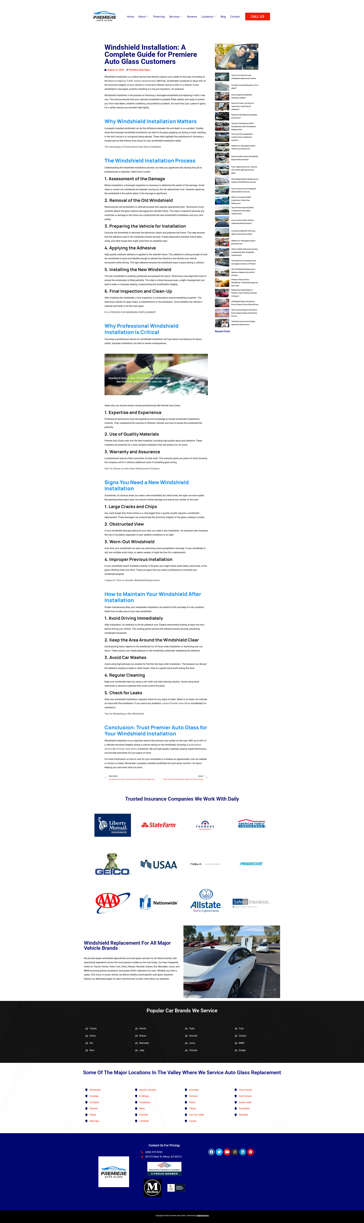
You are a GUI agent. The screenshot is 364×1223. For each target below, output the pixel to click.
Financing (159, 16)
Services (174, 16)
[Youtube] (227, 1152)
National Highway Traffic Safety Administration (132, 81)
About (142, 16)
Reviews (192, 16)
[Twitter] (219, 1152)
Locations (207, 16)
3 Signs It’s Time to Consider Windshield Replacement (132, 580)
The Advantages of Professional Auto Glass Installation (133, 146)
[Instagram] (234, 1152)
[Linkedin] (242, 1152)
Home (130, 16)
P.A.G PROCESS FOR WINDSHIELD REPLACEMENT (130, 312)
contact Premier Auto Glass (176, 703)
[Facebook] (211, 1152)
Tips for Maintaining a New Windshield (124, 713)
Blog (223, 16)
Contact (235, 16)
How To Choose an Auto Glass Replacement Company (132, 468)
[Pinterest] (250, 1152)
